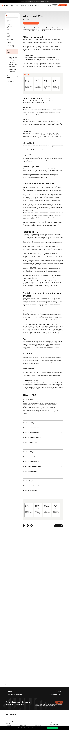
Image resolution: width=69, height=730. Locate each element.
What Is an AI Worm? (23, 8)
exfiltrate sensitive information (55, 160)
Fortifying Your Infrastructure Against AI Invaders (13, 68)
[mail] (31, 525)
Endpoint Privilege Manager (53, 724)
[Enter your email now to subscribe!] (44, 702)
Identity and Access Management (54, 722)
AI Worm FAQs (12, 71)
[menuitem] (6, 5)
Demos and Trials (63, 5)
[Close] (67, 728)
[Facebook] (24, 525)
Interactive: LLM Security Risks (31, 23)
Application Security (38, 725)
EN (51, 5)
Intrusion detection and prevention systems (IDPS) (33, 326)
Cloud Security (14, 8)
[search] (48, 5)
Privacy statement (28, 728)
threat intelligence (32, 371)
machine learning (34, 121)
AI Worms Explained (13, 55)
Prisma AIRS (8, 723)
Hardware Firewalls (23, 723)
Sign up (58, 702)
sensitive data (45, 55)
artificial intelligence (47, 27)
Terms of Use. (52, 705)
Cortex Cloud (37, 723)
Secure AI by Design (9, 721)
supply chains (33, 267)
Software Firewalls (23, 725)
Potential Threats (12, 64)
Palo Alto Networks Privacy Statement (42, 705)
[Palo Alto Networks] (6, 5)
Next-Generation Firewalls (24, 721)
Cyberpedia (8, 8)
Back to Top (57, 525)
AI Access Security (9, 725)
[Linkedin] (28, 525)
